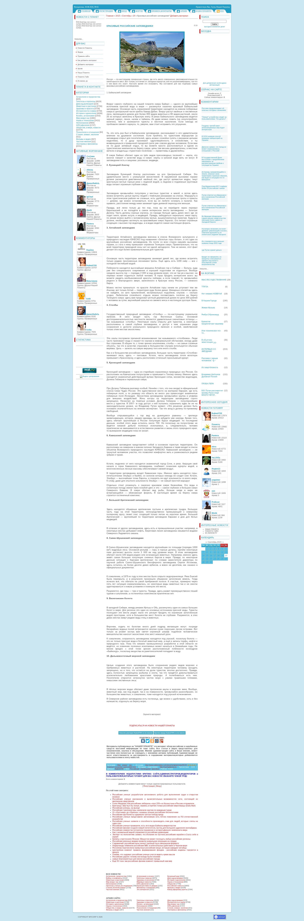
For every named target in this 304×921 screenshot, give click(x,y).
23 (211, 559)
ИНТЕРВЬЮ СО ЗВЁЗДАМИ (209, 350)
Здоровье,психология (145, 880)
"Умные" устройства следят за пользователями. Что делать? (214, 118)
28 (203, 562)
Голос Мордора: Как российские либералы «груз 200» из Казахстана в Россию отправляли (153, 803)
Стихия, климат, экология (87, 134)
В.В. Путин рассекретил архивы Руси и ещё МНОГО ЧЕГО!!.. (212, 392)
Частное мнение (112, 889)
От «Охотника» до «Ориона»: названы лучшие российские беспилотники (145, 812)
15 (207, 555)
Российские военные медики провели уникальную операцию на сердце (144, 841)
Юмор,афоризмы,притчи (177, 889)
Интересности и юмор (86, 111)
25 (218, 559)
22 (207, 559)
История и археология (86, 113)
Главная (85, 11)
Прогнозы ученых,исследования (119, 886)
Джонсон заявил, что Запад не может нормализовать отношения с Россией (214, 149)
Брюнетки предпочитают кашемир (212, 322)
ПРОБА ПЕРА (208, 384)
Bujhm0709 (119, 769)
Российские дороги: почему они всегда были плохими (136, 857)
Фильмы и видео (83, 139)
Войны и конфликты (114, 878)
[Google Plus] (161, 741)
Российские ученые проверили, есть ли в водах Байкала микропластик (144, 826)
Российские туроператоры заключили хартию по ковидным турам (141, 810)
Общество (171, 884)
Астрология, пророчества (116, 876)
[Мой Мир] (157, 741)
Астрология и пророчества (88, 97)
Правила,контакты (161, 11)
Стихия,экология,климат (116, 888)
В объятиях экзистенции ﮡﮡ (209, 341)
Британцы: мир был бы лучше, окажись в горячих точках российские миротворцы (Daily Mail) (154, 806)
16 (211, 555)
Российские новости (175, 886)
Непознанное (82, 123)
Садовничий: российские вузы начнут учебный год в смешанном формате (145, 843)
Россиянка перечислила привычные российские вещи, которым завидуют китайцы (149, 848)
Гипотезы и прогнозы (85, 101)
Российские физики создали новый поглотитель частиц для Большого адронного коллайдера (154, 828)
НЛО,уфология (82, 125)
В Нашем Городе (209, 301)
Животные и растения (86, 106)
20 (226, 555)
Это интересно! (143, 889)
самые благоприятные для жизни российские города (136, 859)
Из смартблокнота (210, 367)
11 (218, 552)
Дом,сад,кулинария (84, 104)
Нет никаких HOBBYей (212, 294)
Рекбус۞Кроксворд (210, 314)
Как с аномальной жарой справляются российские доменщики (140, 832)
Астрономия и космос (145, 876)
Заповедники (145, 769)
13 (226, 552)
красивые (155, 769)
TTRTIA (205, 287)
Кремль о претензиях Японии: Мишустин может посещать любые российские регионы (151, 839)
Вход (124, 11)
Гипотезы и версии (144, 878)
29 (207, 562)
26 (222, 559)
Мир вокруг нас (83, 118)
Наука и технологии (85, 120)
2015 (118, 16)
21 (203, 559)
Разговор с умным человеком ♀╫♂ (210, 359)
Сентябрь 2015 (215, 542)
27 (226, 559)
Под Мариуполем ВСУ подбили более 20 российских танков (214, 187)
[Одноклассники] (152, 741)
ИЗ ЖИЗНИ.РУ (211, 533)
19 (222, 555)
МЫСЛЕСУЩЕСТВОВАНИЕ (214, 280)
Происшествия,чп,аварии (147, 886)
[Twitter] (147, 741)
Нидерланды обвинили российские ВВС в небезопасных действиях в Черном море (149, 846)
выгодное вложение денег (214, 27)
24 (215, 559)
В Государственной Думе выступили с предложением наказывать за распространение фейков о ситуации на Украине (213, 161)
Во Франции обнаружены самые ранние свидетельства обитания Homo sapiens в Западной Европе (214, 219)
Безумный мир (173, 876)
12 (222, 552)
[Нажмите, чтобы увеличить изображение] (152, 52)
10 (215, 552)
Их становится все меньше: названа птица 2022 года (213, 242)
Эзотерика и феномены (87, 144)
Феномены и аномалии (146, 888)
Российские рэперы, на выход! (126, 808)
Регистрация (106, 11)
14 (203, 555)
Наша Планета (203, 11)
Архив (183, 11)
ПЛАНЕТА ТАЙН (211, 531)
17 (215, 555)
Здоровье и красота (85, 109)
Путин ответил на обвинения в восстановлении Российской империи (214, 197)
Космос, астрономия (85, 116)
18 (218, 555)
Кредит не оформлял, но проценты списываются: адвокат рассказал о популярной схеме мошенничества (211, 260)
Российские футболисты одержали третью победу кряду (137, 814)
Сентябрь (126, 16)
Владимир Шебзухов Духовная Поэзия (211, 375)
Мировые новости (144, 882)
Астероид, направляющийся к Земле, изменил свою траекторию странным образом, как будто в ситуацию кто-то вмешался (214, 175)
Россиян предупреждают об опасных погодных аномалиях (214, 109)
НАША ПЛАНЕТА (212, 529)
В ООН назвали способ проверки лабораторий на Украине (212, 138)
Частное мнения (83, 141)
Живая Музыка (208, 308)
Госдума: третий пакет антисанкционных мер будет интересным (213, 127)
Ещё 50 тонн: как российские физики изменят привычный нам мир (142, 861)
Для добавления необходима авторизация (214, 84)
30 (211, 562)
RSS (222, 11)
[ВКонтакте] (143, 741)
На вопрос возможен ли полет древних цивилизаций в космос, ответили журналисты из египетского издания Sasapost (214, 231)
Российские (134, 769)
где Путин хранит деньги (212, 250)
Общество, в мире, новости (88, 128)
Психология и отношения (87, 132)
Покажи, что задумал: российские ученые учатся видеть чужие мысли (143, 854)
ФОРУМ (139, 11)
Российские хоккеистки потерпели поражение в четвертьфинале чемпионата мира (149, 830)
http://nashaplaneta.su (168, 767)
